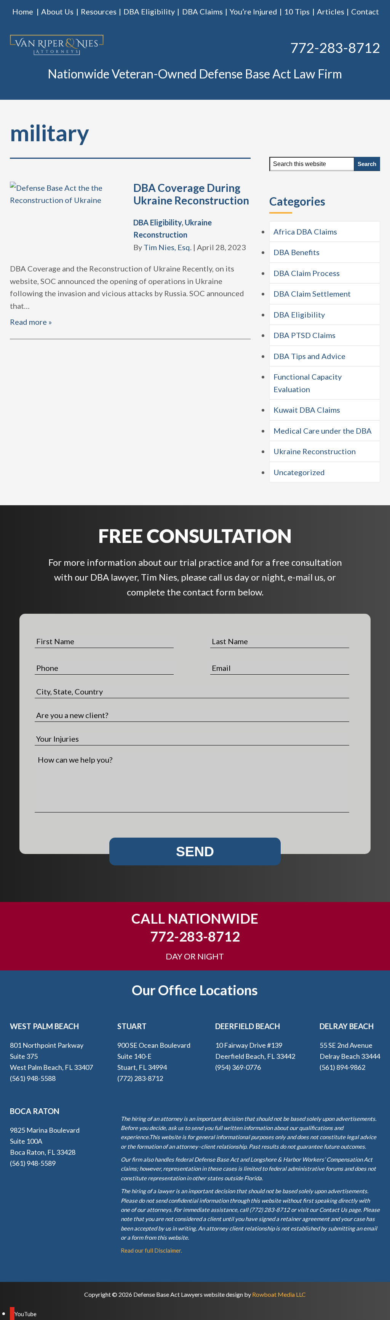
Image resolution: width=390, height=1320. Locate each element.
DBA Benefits (296, 252)
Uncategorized (299, 472)
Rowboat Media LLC (279, 1294)
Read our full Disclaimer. (151, 1250)
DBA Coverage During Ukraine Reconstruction (191, 194)
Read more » (31, 321)
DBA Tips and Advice (309, 356)
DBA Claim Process (306, 273)
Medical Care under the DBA (322, 430)
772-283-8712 (335, 47)
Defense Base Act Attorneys (57, 45)
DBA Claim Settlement (312, 293)
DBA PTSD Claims (304, 335)
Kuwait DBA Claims (306, 409)
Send (195, 851)
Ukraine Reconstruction (314, 451)
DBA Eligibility (157, 222)
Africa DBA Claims (305, 231)
